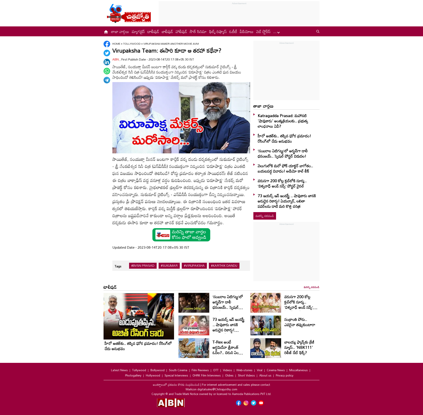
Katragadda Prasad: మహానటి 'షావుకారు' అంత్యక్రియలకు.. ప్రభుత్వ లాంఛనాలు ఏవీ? (283, 121)
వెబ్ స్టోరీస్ (263, 31)
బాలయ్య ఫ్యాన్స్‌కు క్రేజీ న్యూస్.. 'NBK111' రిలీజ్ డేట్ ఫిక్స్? (299, 347)
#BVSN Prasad (142, 265)
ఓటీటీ (233, 31)
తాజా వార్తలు (120, 31)
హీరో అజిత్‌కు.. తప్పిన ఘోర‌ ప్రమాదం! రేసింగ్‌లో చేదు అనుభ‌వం (284, 138)
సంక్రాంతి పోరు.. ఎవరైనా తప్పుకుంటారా (299, 322)
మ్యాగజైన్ (138, 31)
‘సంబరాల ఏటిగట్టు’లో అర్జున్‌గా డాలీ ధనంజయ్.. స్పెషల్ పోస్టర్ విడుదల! (283, 153)
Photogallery (133, 375)
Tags (118, 266)
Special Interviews (176, 375)
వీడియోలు (247, 31)
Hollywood (153, 375)
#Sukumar (169, 265)
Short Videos (246, 375)
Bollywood (157, 370)
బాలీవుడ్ (167, 31)
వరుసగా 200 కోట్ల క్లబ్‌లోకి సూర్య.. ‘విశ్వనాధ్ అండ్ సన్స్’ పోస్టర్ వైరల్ (282, 183)
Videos (227, 370)
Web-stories (244, 370)
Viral (259, 370)
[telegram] (107, 80)
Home (116, 43)
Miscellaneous (298, 370)
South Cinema (178, 370)
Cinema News (276, 370)
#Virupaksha (194, 265)
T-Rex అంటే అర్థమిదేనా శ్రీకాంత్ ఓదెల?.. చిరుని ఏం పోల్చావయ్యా (226, 350)
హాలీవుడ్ (181, 31)
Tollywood (132, 43)
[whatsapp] (107, 71)
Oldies (229, 375)
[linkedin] (107, 62)
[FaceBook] (107, 44)
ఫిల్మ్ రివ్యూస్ (218, 31)
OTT (216, 370)
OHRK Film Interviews (207, 375)
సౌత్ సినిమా (198, 31)
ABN (116, 59)
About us (265, 375)
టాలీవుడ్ (153, 31)
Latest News (119, 370)
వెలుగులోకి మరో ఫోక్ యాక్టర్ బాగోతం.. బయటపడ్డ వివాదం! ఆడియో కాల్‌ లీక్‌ (285, 168)
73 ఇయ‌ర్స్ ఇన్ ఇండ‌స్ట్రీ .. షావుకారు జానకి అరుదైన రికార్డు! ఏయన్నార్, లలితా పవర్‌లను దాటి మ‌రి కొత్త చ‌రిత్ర (287, 201)
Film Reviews (200, 370)
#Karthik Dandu (224, 265)
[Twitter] (107, 53)
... (275, 31)
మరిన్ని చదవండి (265, 216)
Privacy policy (284, 375)
